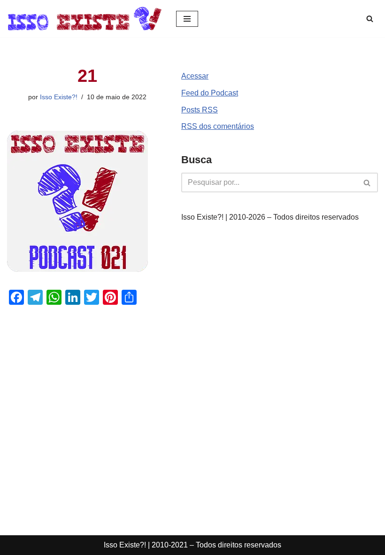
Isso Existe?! (58, 97)
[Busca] (369, 18)
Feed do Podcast (209, 93)
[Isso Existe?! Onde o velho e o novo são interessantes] (84, 19)
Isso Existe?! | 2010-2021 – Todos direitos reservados (192, 545)
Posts (199, 110)
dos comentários (217, 126)
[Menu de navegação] (187, 19)
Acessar (194, 76)
